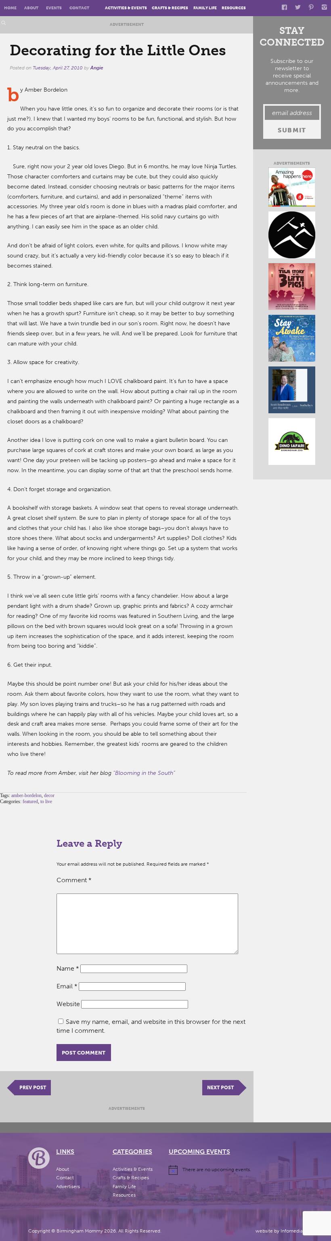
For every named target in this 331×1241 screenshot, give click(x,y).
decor (49, 795)
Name (68, 968)
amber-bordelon (26, 795)
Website (68, 1004)
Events (54, 8)
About (31, 8)
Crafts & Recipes (170, 8)
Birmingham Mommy (80, 1231)
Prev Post (32, 1087)
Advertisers (68, 1186)
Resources (234, 8)
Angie (96, 68)
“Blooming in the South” (144, 773)
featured (30, 801)
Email (67, 986)
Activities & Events (126, 8)
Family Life (205, 8)
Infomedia (292, 1231)
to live (46, 801)
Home (10, 8)
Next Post (220, 1087)
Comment (74, 880)
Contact (79, 8)
